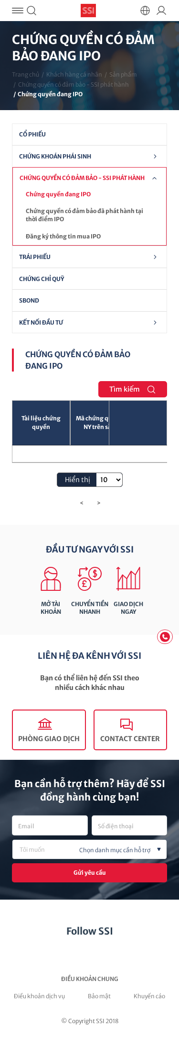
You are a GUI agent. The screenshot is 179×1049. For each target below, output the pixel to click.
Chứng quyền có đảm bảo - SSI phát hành (73, 84)
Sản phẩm (123, 74)
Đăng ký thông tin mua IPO (63, 236)
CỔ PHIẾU (32, 134)
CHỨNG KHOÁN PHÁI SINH (55, 156)
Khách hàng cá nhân (74, 74)
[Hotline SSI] (165, 637)
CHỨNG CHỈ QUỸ (41, 278)
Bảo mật (99, 996)
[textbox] (105, 850)
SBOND (29, 300)
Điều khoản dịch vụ (39, 996)
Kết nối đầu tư (41, 322)
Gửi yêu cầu (90, 872)
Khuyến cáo (149, 996)
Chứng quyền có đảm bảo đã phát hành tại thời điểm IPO (84, 215)
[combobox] (89, 849)
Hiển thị (78, 479)
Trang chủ (25, 74)
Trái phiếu (35, 256)
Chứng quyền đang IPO (58, 194)
